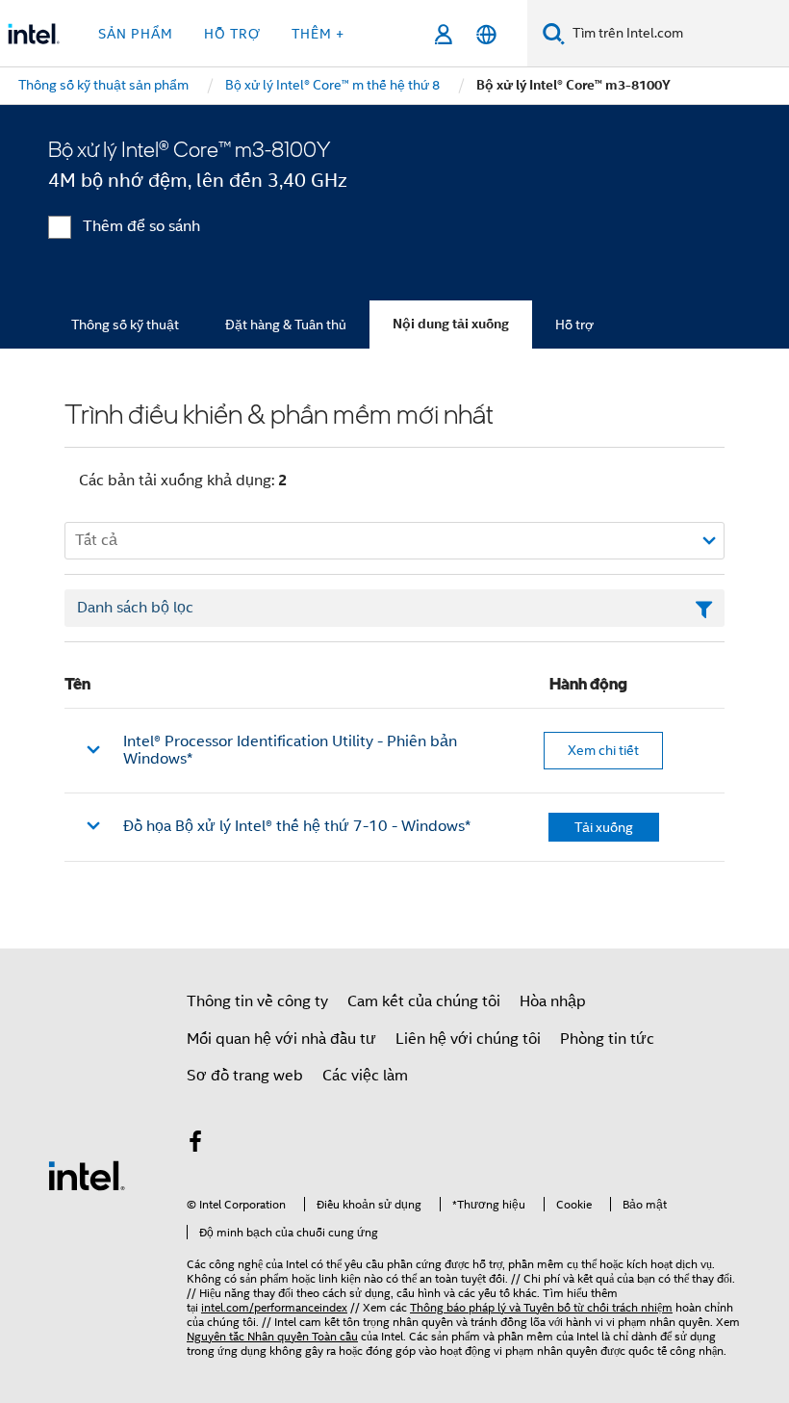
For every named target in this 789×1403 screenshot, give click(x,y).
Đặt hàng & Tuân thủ (285, 324)
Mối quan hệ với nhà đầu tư (281, 1039)
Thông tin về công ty (257, 1001)
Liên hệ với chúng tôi (468, 1039)
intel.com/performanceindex (274, 1307)
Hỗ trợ (574, 324)
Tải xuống (603, 827)
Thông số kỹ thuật (125, 324)
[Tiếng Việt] (486, 34)
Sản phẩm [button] (135, 33)
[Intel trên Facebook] (195, 1145)
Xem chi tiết (603, 750)
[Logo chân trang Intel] (86, 1174)
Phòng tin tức (607, 1039)
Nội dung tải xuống (451, 324)
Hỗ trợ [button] (232, 33)
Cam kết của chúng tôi (423, 1001)
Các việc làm (365, 1075)
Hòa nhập (553, 1001)
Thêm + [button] (318, 33)
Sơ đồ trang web (245, 1075)
